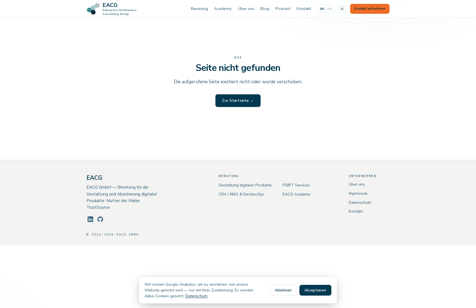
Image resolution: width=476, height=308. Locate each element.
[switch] (342, 9)
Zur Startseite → (238, 100)
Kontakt (304, 8)
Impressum (358, 193)
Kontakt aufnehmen (369, 8)
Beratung (199, 8)
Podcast (283, 8)
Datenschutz (360, 202)
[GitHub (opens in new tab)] (100, 219)
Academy (223, 8)
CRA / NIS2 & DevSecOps (241, 194)
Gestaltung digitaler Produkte (245, 185)
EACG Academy (296, 194)
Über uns (246, 8)
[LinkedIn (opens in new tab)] (90, 219)
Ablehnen (283, 290)
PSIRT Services (296, 185)
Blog (264, 8)
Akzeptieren (315, 290)
